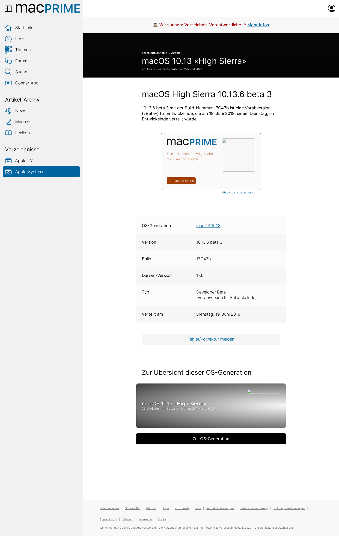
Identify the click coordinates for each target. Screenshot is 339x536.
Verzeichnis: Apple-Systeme (161, 52)
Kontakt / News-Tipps (220, 508)
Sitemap (127, 519)
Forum (21, 60)
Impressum (145, 519)
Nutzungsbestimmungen (289, 508)
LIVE (19, 38)
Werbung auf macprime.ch (238, 192)
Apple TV (24, 160)
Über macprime (109, 508)
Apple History (108, 519)
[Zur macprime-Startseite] (47, 8)
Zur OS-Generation (211, 438)
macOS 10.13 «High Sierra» (194, 61)
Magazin (23, 121)
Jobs (198, 508)
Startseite (24, 27)
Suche (21, 71)
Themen (23, 49)
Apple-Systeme (30, 171)
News (20, 110)
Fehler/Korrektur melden (211, 339)
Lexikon (22, 132)
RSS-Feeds (182, 508)
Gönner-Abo (27, 83)
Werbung (151, 508)
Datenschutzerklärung (254, 508)
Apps (166, 508)
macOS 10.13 (208, 225)
